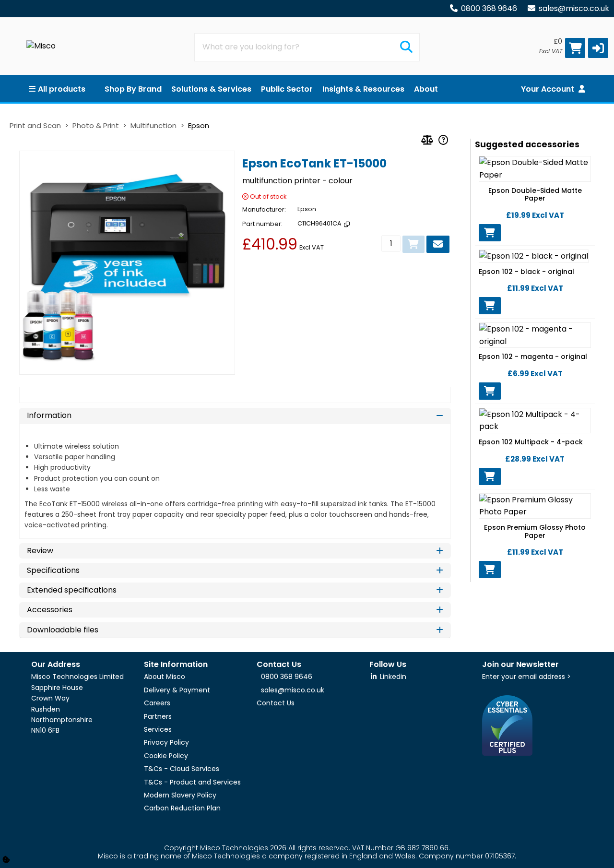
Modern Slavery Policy (180, 795)
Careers (157, 703)
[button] (598, 48)
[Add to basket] (413, 244)
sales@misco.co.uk (574, 8)
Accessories (49, 609)
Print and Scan (35, 125)
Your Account (548, 89)
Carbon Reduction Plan (182, 808)
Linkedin (392, 676)
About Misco (164, 676)
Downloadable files (62, 629)
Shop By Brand (133, 89)
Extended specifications (72, 589)
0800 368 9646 (489, 8)
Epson (198, 125)
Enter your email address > (526, 676)
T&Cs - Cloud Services (181, 768)
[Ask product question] (443, 140)
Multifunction (154, 125)
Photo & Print (95, 125)
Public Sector (287, 89)
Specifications (53, 570)
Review (40, 550)
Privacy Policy (166, 742)
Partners (158, 716)
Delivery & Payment (177, 690)
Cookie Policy (166, 756)
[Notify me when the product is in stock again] (437, 244)
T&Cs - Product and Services (192, 782)
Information (49, 415)
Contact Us (276, 703)
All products (61, 89)
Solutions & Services (211, 89)
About (426, 89)
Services (158, 729)
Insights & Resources (363, 89)
